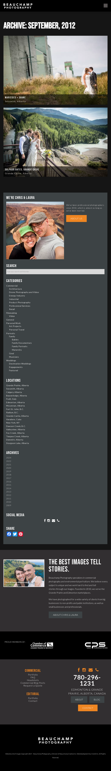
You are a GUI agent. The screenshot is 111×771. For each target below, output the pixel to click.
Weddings (102, 97)
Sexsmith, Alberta (15, 101)
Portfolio (33, 674)
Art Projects (15, 326)
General (10, 319)
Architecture (15, 289)
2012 (8, 495)
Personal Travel (16, 329)
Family (12, 336)
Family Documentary (22, 343)
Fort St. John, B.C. (15, 409)
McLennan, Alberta (15, 405)
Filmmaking (11, 313)
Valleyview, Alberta (15, 429)
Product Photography (19, 302)
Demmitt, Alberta (14, 439)
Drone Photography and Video (24, 292)
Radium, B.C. (12, 412)
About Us (76, 218)
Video (12, 316)
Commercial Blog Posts (33, 683)
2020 (8, 468)
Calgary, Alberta (14, 392)
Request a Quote (32, 685)
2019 (8, 471)
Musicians (14, 357)
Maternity (17, 350)
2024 (8, 457)
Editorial (33, 694)
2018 (8, 474)
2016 (8, 481)
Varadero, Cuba (13, 419)
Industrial (14, 299)
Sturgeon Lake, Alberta (17, 443)
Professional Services (19, 306)
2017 (8, 478)
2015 (8, 485)
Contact (32, 701)
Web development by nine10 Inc (87, 754)
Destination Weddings (20, 363)
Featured (13, 370)
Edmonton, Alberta (15, 402)
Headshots (33, 680)
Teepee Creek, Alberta (17, 436)
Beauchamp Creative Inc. (68, 754)
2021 (8, 464)
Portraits (10, 333)
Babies (15, 339)
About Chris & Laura (65, 614)
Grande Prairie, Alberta (17, 385)
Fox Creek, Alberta (15, 433)
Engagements (16, 367)
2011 (8, 498)
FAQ (33, 677)
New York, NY (13, 422)
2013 (8, 491)
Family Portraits (19, 346)
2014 (8, 488)
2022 (8, 461)
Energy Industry (17, 295)
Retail (12, 309)
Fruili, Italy (11, 399)
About (79, 699)
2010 (8, 502)
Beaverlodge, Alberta (16, 395)
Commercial (12, 285)
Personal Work (13, 323)
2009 (8, 505)
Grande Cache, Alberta (18, 173)
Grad (11, 353)
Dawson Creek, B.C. (16, 426)
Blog (97, 699)
